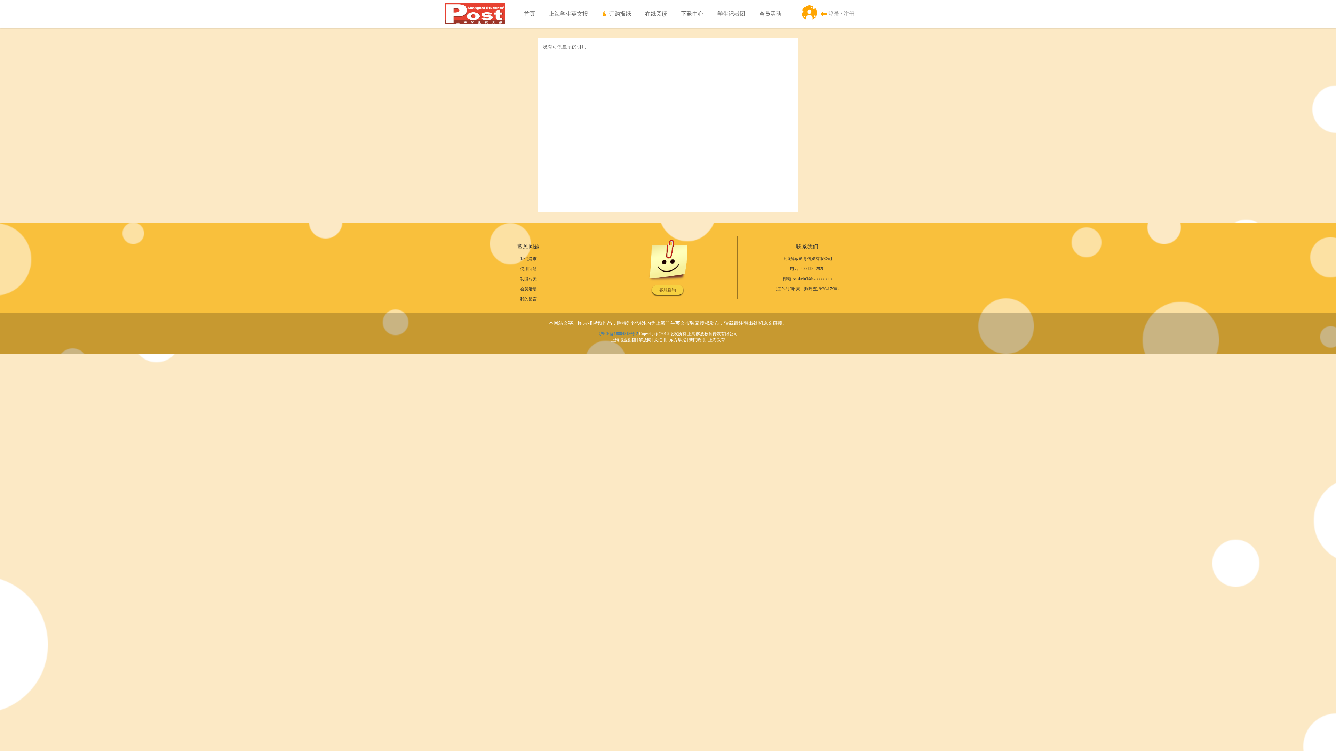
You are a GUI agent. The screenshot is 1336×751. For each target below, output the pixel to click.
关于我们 (558, 20)
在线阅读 (656, 14)
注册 (848, 14)
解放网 (645, 340)
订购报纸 (620, 14)
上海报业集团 (623, 340)
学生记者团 (731, 14)
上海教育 (716, 340)
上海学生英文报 (568, 14)
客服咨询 (667, 290)
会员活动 (770, 14)
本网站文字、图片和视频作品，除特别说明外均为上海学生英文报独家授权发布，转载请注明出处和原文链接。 (668, 323)
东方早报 (677, 340)
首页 (529, 14)
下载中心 (692, 14)
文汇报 (660, 340)
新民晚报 (697, 340)
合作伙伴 (558, 34)
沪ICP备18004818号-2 (618, 333)
